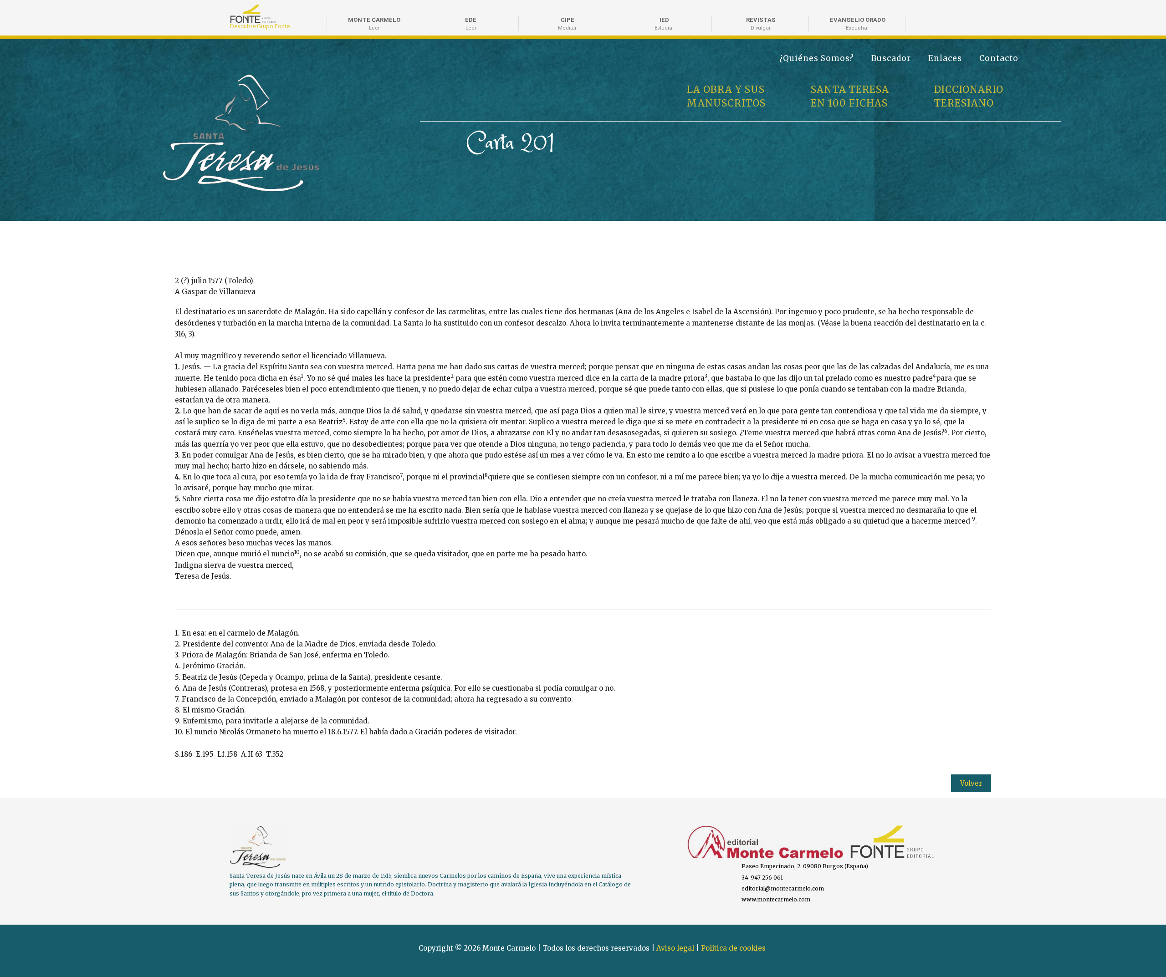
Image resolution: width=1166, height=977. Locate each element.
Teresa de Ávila (192, 78)
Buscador (891, 58)
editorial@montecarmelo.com (783, 888)
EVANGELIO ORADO (857, 23)
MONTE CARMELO (374, 23)
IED (664, 23)
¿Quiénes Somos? (816, 58)
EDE (470, 23)
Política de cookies (733, 948)
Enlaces (945, 58)
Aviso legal (675, 948)
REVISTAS (761, 23)
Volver (971, 783)
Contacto (998, 58)
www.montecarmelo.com (776, 899)
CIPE (567, 23)
